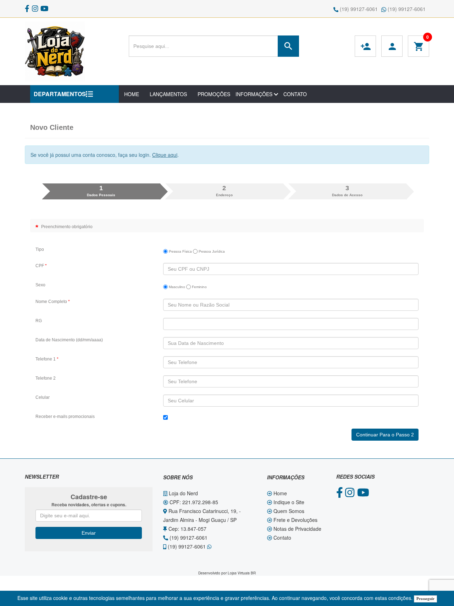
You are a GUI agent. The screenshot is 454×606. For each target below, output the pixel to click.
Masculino (176, 287)
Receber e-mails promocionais (65, 416)
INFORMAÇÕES (255, 94)
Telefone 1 (47, 359)
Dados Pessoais (101, 190)
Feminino (199, 287)
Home (279, 493)
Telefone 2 (45, 378)
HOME (131, 94)
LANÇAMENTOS (168, 94)
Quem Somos (288, 510)
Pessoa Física (180, 251)
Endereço (224, 190)
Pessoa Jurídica (211, 251)
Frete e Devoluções (294, 519)
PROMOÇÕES (214, 94)
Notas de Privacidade (296, 528)
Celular (42, 397)
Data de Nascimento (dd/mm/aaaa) (69, 339)
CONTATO (295, 94)
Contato (281, 537)
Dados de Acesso (347, 190)
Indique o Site (288, 502)
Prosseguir (425, 598)
